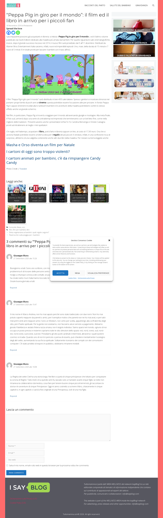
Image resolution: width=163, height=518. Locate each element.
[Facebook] (9, 33)
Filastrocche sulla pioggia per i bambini (24, 235)
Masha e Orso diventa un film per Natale (40, 144)
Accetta (60, 273)
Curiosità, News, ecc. (17, 227)
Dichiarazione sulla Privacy (86, 278)
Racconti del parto (95, 5)
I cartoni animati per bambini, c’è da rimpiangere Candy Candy (53, 160)
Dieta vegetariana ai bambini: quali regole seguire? (29, 232)
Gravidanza (142, 5)
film (10, 230)
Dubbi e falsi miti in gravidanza (134, 56)
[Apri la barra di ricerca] (153, 5)
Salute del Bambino (120, 5)
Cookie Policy (72, 278)
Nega (77, 273)
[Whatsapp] (18, 33)
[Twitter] (13, 33)
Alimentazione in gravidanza (134, 30)
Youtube (23, 168)
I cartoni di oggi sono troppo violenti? (38, 151)
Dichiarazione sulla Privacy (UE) (23, 498)
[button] (109, 240)
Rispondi (13, 288)
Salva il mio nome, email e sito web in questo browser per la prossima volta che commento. (49, 465)
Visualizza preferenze (98, 273)
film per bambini (19, 230)
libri (28, 230)
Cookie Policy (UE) (18, 502)
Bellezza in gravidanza (134, 43)
